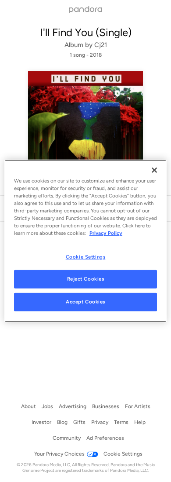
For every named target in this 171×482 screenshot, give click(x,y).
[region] (85, 241)
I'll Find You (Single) (86, 32)
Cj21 (100, 45)
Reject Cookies (85, 279)
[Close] (154, 170)
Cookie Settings (86, 256)
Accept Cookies (85, 302)
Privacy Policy (105, 233)
